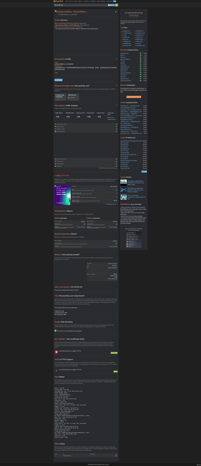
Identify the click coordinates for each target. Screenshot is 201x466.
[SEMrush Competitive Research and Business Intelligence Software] (62, 176)
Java (58, 99)
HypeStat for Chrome (135, 97)
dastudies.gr (124, 69)
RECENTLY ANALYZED (78, 1)
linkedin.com (139, 39)
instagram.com (140, 33)
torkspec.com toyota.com (129, 131)
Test (116, 371)
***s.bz (123, 61)
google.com (126, 31)
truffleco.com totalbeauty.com (130, 121)
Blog (99, 464)
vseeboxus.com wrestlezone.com (131, 110)
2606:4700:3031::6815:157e (128, 155)
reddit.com (139, 37)
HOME (67, 1)
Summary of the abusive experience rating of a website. (69, 237)
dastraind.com (125, 79)
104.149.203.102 (84, 25)
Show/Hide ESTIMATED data (132, 207)
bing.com (125, 39)
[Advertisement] (86, 43)
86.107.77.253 (124, 151)
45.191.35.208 (124, 143)
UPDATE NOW (133, 15)
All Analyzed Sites (92, 464)
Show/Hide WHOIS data (130, 213)
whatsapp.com (140, 45)
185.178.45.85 (124, 156)
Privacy (103, 464)
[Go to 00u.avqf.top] (86, 11)
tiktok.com (126, 37)
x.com (125, 35)
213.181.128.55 (124, 166)
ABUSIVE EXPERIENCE (101, 1)
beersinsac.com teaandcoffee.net (131, 133)
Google (64, 322)
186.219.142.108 (125, 168)
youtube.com (140, 31)
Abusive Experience (66, 234)
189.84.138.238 (125, 153)
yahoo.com (139, 41)
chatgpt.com (127, 41)
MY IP (114, 1)
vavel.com (123, 65)
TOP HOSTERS (86, 1)
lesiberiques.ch (125, 67)
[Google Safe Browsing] (55, 331)
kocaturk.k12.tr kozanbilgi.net (129, 127)
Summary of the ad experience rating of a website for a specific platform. (74, 214)
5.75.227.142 (124, 164)
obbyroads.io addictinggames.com (131, 112)
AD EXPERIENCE (93, 1)
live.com (138, 43)
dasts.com (124, 71)
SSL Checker (69, 339)
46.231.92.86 (124, 147)
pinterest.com (127, 45)
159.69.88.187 (124, 158)
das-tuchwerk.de (125, 59)
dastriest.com (125, 53)
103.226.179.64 (125, 162)
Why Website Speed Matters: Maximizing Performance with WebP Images (136, 182)
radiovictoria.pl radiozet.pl (129, 114)
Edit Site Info (58, 80)
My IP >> (144, 171)
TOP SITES (71, 1)
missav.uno (124, 75)
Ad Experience (64, 211)
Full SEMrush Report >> (112, 204)
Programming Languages (60, 96)
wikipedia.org (127, 43)
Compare (112, 5)
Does (70, 296)
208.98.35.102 (125, 145)
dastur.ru (123, 57)
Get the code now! (133, 230)
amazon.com (140, 35)
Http (60, 377)
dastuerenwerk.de (126, 73)
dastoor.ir (123, 77)
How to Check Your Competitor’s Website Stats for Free (137, 197)
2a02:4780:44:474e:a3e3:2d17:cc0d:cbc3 (132, 141)
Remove (126, 216)
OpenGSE (72, 97)
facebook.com (127, 33)
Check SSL (114, 353)
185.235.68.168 (125, 149)
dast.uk (123, 63)
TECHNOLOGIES (109, 1)
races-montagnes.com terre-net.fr (131, 115)
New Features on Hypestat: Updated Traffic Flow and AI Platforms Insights (135, 190)
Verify (64, 359)
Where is (67, 255)
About (107, 464)
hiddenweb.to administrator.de (130, 106)
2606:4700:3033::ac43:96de (129, 160)
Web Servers (72, 95)
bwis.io (122, 55)
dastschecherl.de (125, 81)
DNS (60, 444)
